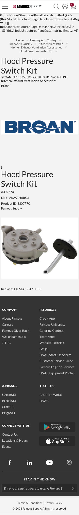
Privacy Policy (53, 502)
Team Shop (47, 336)
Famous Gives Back (15, 330)
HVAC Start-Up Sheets (55, 355)
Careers (7, 324)
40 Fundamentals (14, 336)
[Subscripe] (71, 488)
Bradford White (51, 394)
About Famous (12, 318)
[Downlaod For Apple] (57, 441)
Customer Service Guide (56, 361)
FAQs (43, 349)
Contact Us (10, 434)
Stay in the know (39, 479)
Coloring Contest (51, 330)
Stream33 (9, 394)
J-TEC (6, 342)
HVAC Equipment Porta (56, 373)
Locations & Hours (15, 440)
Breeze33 (9, 400)
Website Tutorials (52, 342)
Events (6, 446)
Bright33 (8, 413)
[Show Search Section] (56, 6)
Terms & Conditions (30, 502)
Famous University (52, 324)
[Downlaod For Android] (57, 427)
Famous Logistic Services (57, 367)
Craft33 (7, 407)
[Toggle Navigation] (5, 6)
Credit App (47, 318)
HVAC (44, 400)
